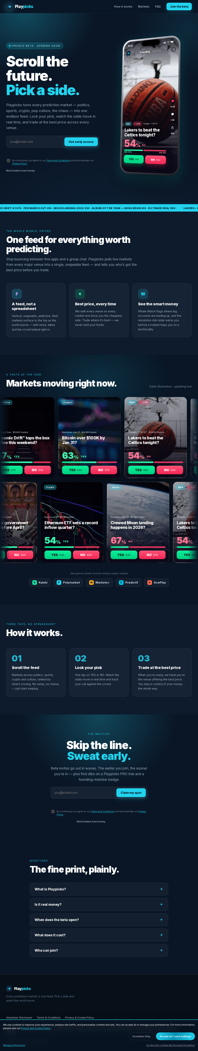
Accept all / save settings (175, 1036)
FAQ (158, 6)
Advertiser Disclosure (19, 1017)
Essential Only (141, 1036)
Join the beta (179, 6)
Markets (143, 6)
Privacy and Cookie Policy (35, 1028)
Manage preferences (14, 1045)
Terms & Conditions (49, 1017)
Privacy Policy (19, 163)
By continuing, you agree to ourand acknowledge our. (53, 162)
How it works (123, 6)
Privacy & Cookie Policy (79, 1017)
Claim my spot (131, 792)
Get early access (81, 142)
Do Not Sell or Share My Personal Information (171, 1045)
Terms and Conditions (58, 160)
